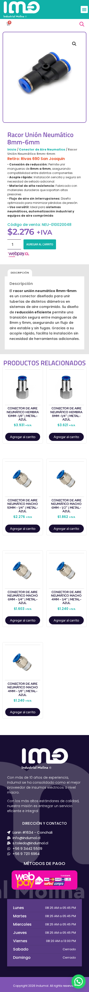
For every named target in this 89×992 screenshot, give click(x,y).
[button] (84, 9)
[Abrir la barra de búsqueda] (82, 24)
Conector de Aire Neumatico (42, 149)
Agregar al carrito (39, 244)
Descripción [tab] (20, 272)
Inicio (11, 149)
